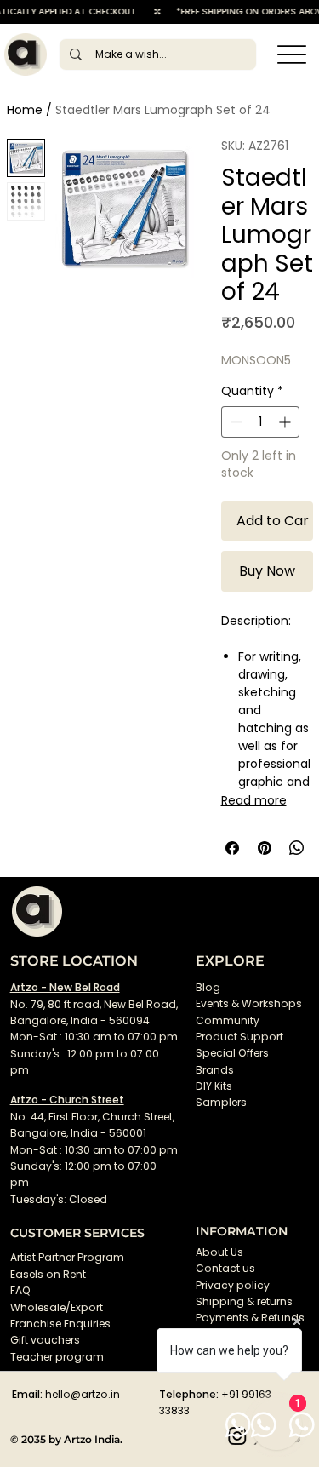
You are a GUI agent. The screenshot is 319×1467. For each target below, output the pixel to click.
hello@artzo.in (82, 1394)
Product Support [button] (239, 1036)
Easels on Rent (48, 1274)
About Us (219, 1252)
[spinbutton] (260, 422)
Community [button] (227, 1020)
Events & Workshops (249, 1003)
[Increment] (286, 422)
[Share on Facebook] (232, 848)
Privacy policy (233, 1285)
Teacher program (57, 1357)
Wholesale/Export (56, 1307)
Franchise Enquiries (60, 1323)
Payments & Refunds (250, 1317)
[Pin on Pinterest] (264, 848)
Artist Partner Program (67, 1257)
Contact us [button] (225, 1268)
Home (25, 109)
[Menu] (291, 54)
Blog (208, 987)
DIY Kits (214, 1086)
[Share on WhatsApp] (297, 848)
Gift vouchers (45, 1339)
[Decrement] (234, 422)
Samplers (221, 1102)
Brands (215, 1070)
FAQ (20, 1290)
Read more (254, 800)
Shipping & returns (244, 1301)
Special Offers (232, 1053)
